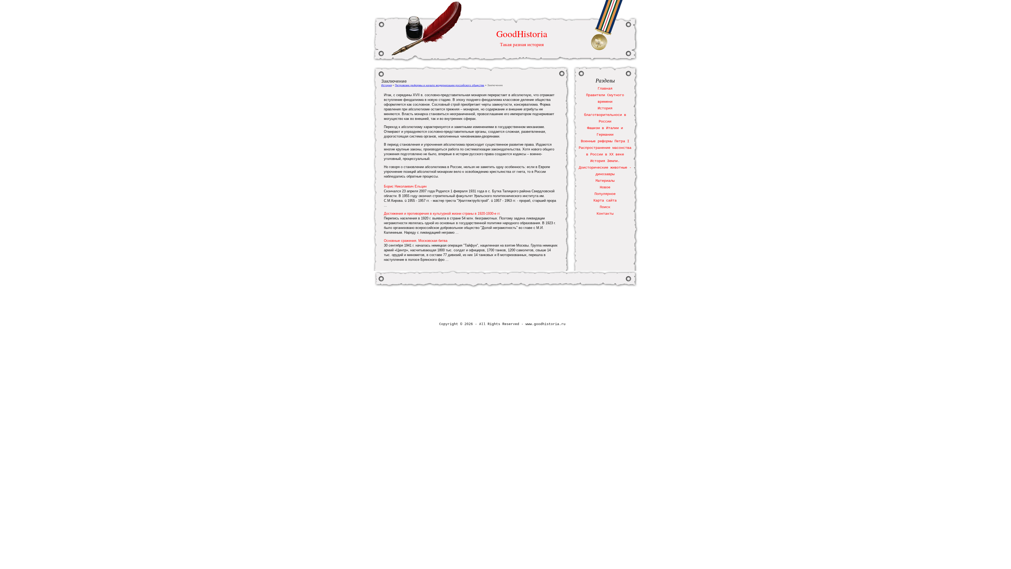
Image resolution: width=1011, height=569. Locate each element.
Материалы (605, 181)
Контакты (605, 214)
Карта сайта (605, 200)
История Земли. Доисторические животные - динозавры (605, 167)
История (386, 85)
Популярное (605, 194)
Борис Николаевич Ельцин (405, 186)
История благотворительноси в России (605, 115)
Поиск (605, 207)
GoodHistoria (521, 33)
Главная (605, 88)
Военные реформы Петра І (605, 141)
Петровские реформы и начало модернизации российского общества (439, 85)
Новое (605, 187)
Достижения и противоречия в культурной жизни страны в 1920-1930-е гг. (442, 213)
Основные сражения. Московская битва (415, 241)
